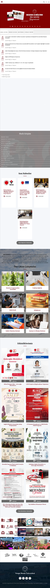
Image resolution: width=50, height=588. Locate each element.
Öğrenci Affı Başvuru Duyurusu (12, 56)
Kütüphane (37, 310)
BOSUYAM (13, 310)
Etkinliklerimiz (25, 343)
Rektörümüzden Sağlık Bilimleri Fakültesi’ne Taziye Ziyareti (25, 223)
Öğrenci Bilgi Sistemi (5, 160)
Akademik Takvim (5, 136)
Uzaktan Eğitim (37, 287)
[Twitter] (23, 578)
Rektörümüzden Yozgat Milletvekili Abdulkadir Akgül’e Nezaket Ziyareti (41, 191)
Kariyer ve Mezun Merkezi (37, 330)
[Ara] (44, 2)
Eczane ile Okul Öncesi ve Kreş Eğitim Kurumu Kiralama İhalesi (20, 68)
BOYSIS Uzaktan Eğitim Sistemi (8, 143)
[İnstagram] (30, 578)
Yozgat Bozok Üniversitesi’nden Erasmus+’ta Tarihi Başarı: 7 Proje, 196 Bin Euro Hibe (25, 192)
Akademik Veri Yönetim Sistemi (8, 138)
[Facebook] (20, 578)
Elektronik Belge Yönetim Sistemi (8, 151)
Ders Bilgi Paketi (4, 147)
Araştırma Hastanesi (5, 141)
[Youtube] (26, 578)
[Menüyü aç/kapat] (1, 1)
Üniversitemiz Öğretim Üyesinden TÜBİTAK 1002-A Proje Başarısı (9, 191)
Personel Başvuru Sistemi (6, 162)
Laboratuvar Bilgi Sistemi (6, 155)
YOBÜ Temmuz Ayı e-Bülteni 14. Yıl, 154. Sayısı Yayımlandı (19, 62)
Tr (46, 2)
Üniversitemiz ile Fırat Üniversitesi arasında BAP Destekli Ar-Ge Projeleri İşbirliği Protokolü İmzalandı (27, 44)
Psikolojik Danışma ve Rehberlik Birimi (9, 164)
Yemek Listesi (4, 166)
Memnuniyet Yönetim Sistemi (7, 157)
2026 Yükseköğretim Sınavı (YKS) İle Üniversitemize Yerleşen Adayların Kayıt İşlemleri (26, 51)
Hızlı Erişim (25, 133)
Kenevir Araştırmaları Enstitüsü (12, 288)
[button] (5, 104)
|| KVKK (45, 583)
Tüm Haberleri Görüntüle (25, 242)
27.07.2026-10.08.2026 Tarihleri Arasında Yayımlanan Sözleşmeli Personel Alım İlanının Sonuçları (26, 37)
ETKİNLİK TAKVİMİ (28, 32)
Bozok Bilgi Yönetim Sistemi (7, 145)
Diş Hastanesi (4, 149)
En (48, 2)
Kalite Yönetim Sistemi (13, 330)
